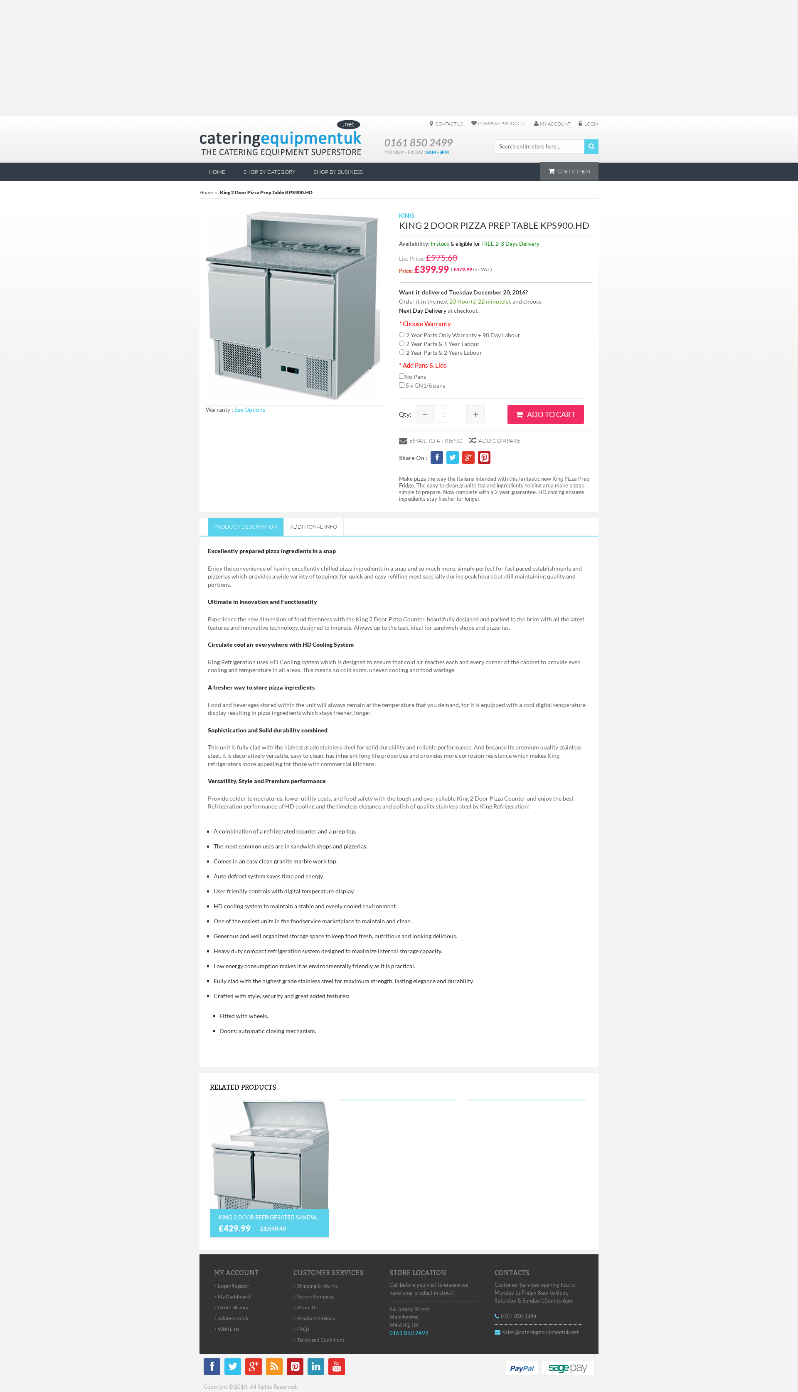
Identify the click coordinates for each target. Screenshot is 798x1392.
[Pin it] (484, 458)
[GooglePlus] (253, 1368)
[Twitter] (232, 1368)
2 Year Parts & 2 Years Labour (444, 352)
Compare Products (502, 123)
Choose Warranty (425, 323)
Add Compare (499, 440)
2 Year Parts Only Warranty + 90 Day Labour (463, 335)
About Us (305, 1307)
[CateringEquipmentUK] (280, 138)
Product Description (245, 526)
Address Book (231, 1318)
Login (591, 124)
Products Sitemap (314, 1318)
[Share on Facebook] (437, 458)
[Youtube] (336, 1368)
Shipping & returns (315, 1286)
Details (270, 1148)
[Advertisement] (399, 58)
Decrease (425, 414)
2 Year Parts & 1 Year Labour (443, 343)
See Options (249, 409)
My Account (555, 124)
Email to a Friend (436, 440)
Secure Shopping (313, 1296)
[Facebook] (212, 1368)
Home (206, 192)
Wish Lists (226, 1329)
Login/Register (231, 1286)
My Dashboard (232, 1296)
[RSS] (274, 1368)
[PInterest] (295, 1368)
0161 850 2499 (409, 1333)
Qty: (405, 414)
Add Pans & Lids (422, 365)
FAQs (301, 1329)
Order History (231, 1307)
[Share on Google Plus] (468, 458)
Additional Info (313, 526)
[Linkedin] (316, 1368)
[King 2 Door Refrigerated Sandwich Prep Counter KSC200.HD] (269, 1168)
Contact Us (449, 124)
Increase (475, 414)
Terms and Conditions (319, 1340)
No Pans (415, 376)
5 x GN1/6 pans (424, 385)
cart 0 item (573, 171)
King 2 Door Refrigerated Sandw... (269, 1217)
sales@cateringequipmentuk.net (540, 1332)
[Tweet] (452, 458)
